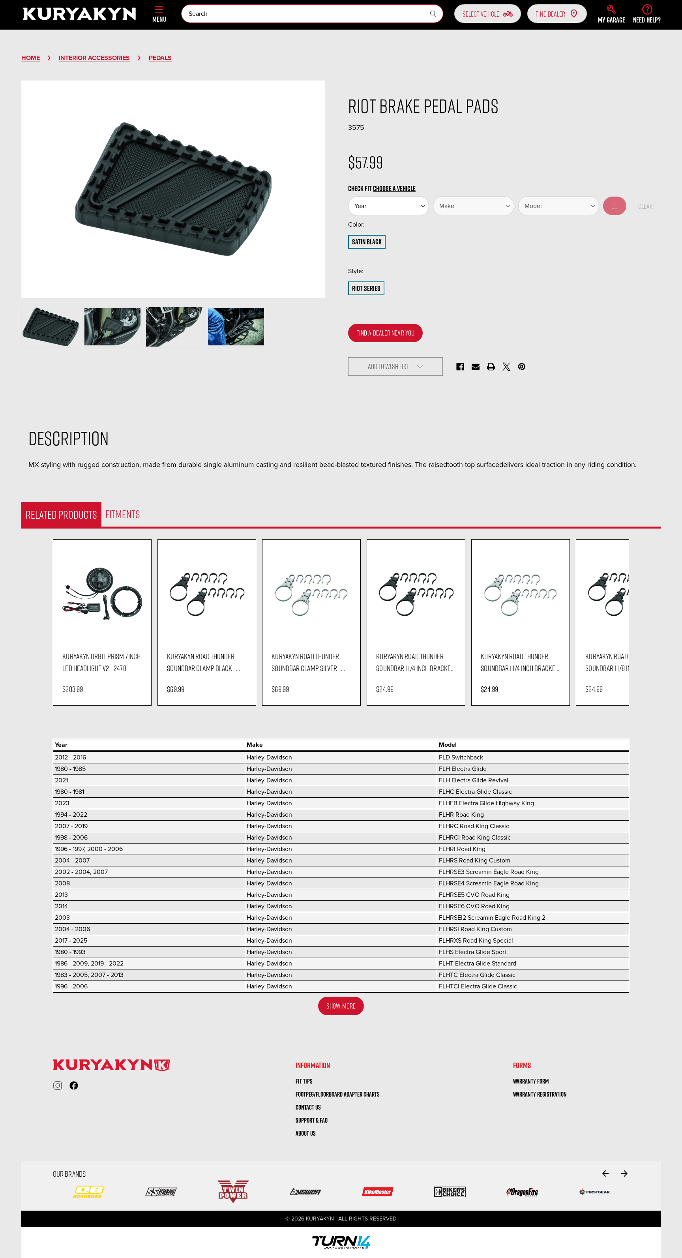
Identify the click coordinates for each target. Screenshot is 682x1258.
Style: (372, 271)
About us (306, 1133)
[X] (506, 367)
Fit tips (304, 1081)
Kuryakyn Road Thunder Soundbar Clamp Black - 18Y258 (201, 662)
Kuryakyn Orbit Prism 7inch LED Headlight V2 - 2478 (101, 662)
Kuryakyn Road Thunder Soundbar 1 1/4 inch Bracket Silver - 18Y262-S (519, 662)
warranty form (531, 1081)
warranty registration (540, 1094)
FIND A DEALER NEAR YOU (385, 332)
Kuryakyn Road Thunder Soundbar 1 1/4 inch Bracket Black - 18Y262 (414, 662)
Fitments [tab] (122, 514)
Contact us (308, 1107)
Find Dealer (550, 14)
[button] (611, 14)
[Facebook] (460, 367)
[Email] (476, 367)
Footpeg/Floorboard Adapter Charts (338, 1094)
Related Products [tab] (61, 514)
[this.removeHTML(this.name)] (102, 593)
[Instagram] (57, 1085)
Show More (341, 1006)
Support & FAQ (312, 1120)
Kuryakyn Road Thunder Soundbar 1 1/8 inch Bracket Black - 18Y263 (624, 662)
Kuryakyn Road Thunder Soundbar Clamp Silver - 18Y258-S (306, 662)
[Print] (491, 367)
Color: (372, 224)
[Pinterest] (522, 367)
